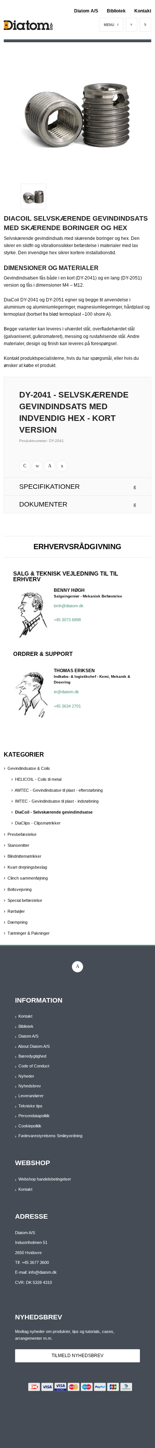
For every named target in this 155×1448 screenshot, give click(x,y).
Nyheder (26, 1076)
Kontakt (142, 11)
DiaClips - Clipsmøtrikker (38, 823)
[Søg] (131, 25)
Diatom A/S (86, 11)
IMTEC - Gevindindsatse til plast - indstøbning (57, 801)
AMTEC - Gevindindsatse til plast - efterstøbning (59, 790)
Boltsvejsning (20, 889)
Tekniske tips (30, 1106)
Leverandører (31, 1095)
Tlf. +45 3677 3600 (32, 1262)
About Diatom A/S (34, 1046)
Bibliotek (116, 11)
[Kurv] (145, 25)
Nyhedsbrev (29, 1086)
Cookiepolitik (29, 1126)
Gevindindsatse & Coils (29, 768)
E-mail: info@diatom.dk (36, 1272)
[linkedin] (77, 966)
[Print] (24, 466)
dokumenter (43, 504)
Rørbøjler (16, 911)
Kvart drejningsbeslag (27, 867)
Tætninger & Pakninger (29, 933)
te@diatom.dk (66, 691)
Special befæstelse (25, 900)
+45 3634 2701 (67, 706)
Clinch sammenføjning (28, 878)
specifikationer (49, 486)
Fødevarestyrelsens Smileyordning (50, 1135)
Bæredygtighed (32, 1056)
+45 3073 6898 (67, 619)
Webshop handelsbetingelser (44, 1179)
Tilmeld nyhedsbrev (77, 1355)
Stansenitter (18, 845)
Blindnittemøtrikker (24, 856)
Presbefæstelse (22, 834)
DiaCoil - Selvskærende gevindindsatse (54, 812)
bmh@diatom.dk (69, 605)
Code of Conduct (33, 1066)
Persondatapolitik (34, 1115)
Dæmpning (17, 922)
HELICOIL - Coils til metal (38, 779)
